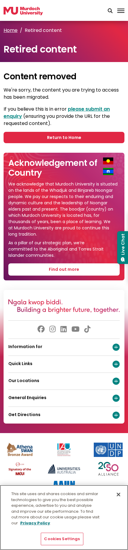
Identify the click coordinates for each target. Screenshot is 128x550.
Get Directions (24, 415)
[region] (64, 517)
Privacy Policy (35, 523)
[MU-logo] (23, 11)
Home (11, 30)
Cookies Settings (62, 539)
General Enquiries (27, 398)
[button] (110, 11)
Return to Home (64, 137)
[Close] (118, 494)
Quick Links (20, 364)
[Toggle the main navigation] (120, 11)
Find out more (64, 269)
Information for (25, 347)
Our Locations (23, 381)
